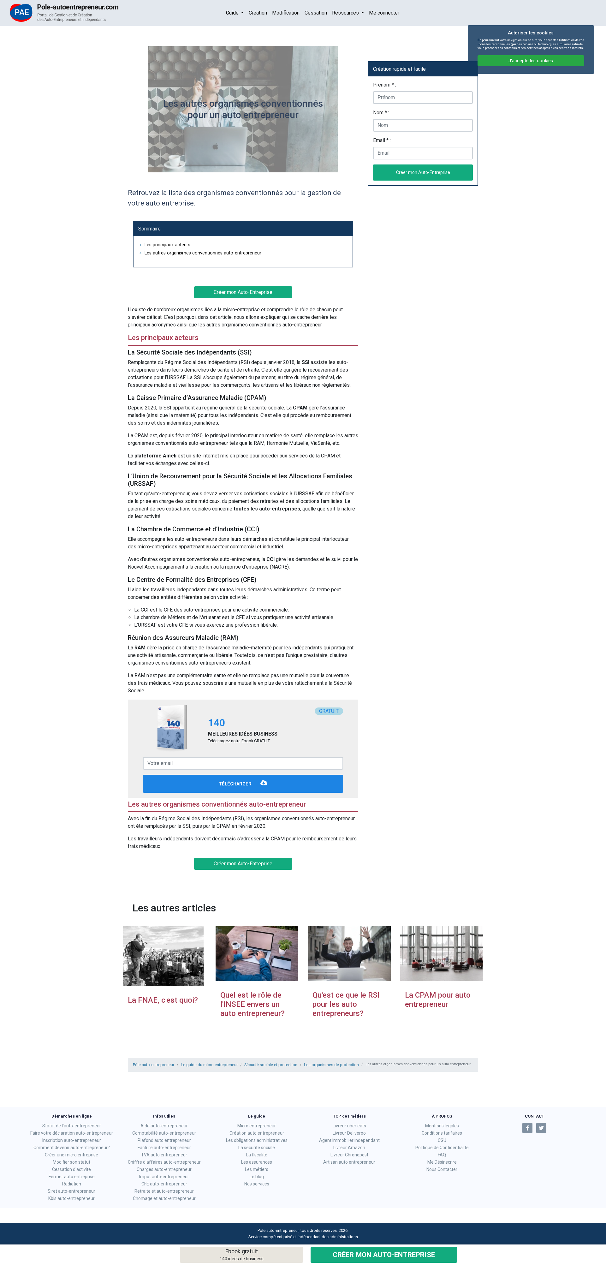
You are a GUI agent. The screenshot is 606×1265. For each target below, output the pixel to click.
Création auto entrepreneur (256, 1133)
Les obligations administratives (257, 1140)
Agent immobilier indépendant (349, 1140)
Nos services (256, 1183)
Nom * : (381, 113)
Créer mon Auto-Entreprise (384, 1254)
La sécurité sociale (256, 1147)
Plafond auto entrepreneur (164, 1140)
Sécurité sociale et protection (270, 1064)
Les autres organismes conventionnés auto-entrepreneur (203, 253)
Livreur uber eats (349, 1125)
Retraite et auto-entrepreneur (164, 1191)
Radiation (71, 1183)
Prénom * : (384, 85)
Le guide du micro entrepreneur (209, 1064)
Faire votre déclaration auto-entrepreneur (71, 1133)
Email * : (382, 140)
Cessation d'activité (71, 1169)
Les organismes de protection (331, 1064)
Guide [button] (233, 13)
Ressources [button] (346, 13)
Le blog (257, 1176)
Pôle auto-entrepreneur (153, 1064)
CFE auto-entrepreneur (164, 1183)
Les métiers (256, 1169)
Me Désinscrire (442, 1162)
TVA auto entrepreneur (164, 1154)
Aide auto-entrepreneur (164, 1125)
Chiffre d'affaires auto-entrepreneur (164, 1162)
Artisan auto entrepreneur (349, 1162)
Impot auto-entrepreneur (164, 1176)
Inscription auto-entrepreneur (71, 1140)
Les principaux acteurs (167, 245)
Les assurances (256, 1162)
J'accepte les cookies (530, 60)
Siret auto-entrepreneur (71, 1191)
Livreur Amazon (349, 1147)
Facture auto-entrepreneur (164, 1147)
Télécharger (236, 784)
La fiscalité (256, 1154)
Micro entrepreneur (256, 1125)
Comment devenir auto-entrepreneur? (71, 1147)
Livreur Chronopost (349, 1154)
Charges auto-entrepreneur (164, 1169)
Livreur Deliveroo (349, 1133)
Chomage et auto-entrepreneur (164, 1198)
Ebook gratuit (242, 1254)
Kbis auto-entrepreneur (71, 1198)
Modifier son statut (71, 1162)
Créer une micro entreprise (71, 1154)
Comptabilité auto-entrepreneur (164, 1133)
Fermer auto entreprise (72, 1176)
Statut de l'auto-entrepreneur (71, 1125)
